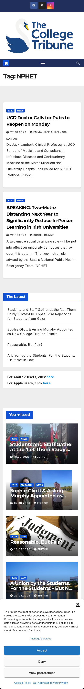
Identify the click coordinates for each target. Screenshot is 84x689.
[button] (78, 604)
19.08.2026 (22, 456)
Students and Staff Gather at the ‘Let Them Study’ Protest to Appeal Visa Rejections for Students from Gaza (41, 314)
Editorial (27, 485)
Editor (42, 456)
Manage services (41, 638)
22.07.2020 (18, 235)
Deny (42, 662)
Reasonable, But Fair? (24, 345)
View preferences (42, 673)
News (20, 110)
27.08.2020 (18, 132)
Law (23, 536)
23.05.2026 (22, 549)
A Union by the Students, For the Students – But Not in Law (42, 588)
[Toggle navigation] (42, 63)
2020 (10, 110)
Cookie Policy (22, 682)
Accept (42, 650)
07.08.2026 (22, 503)
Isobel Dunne (43, 235)
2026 (14, 439)
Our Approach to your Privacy (50, 682)
